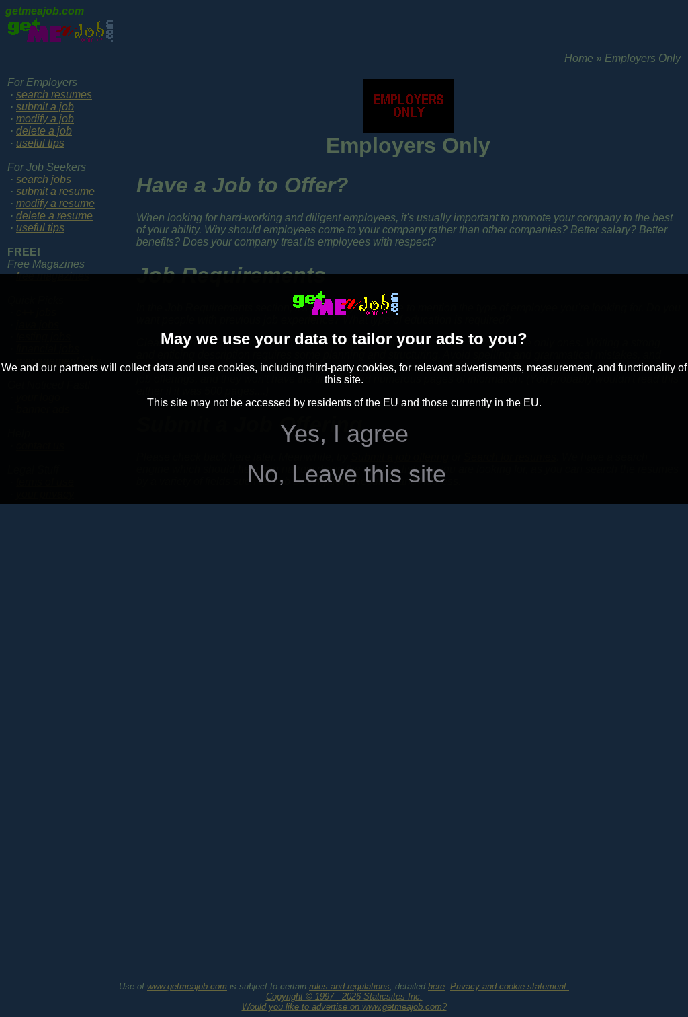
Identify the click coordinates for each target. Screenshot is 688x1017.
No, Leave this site (346, 474)
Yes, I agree (344, 433)
